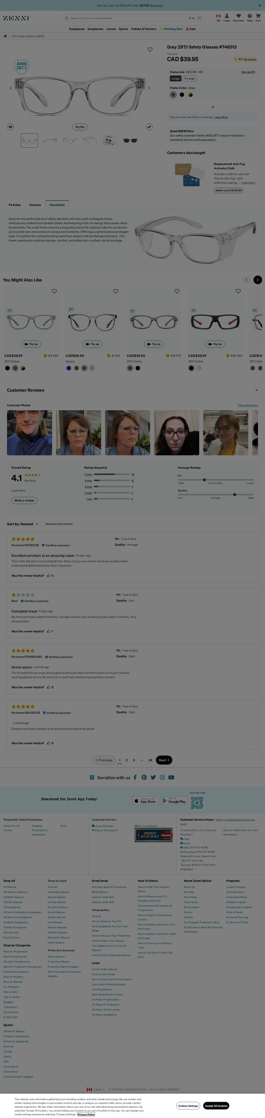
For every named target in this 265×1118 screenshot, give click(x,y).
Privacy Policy (86, 1114)
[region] (132, 1106)
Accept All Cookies (216, 1105)
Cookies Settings (188, 1105)
